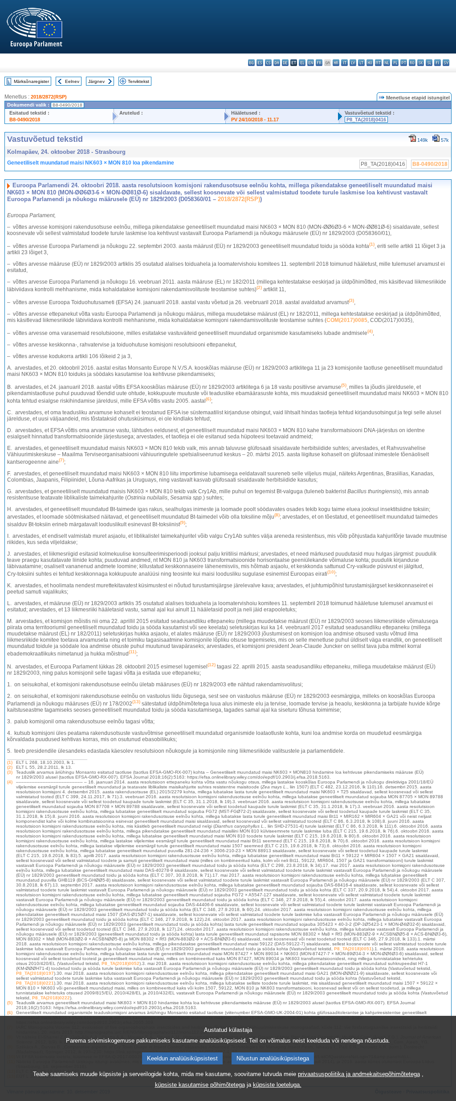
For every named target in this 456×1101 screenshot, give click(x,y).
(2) (9, 767)
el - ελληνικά (302, 62)
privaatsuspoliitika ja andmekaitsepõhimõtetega (359, 1074)
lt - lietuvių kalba (361, 62)
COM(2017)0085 (346, 320)
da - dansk (276, 62)
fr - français (319, 62)
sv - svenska (446, 62)
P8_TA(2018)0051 (353, 948)
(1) (9, 762)
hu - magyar (369, 62)
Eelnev (72, 81)
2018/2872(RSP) (49, 96)
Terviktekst (138, 81)
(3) (9, 772)
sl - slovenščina (429, 62)
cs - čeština (268, 62)
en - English (310, 62)
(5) (9, 1002)
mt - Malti (378, 62)
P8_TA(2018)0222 (51, 997)
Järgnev (96, 81)
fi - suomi (437, 62)
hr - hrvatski (336, 62)
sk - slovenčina (420, 62)
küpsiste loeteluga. (277, 1084)
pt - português (403, 62)
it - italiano (344, 62)
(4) (9, 781)
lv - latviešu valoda (353, 62)
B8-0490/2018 (24, 119)
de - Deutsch (285, 62)
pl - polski (395, 62)
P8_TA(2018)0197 (35, 973)
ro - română (412, 62)
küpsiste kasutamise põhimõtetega (200, 1084)
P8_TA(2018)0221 (35, 983)
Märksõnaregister (31, 81)
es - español (259, 62)
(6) (9, 1012)
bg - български (251, 62)
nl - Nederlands (386, 62)
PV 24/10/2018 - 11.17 (255, 119)
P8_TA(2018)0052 (120, 963)
